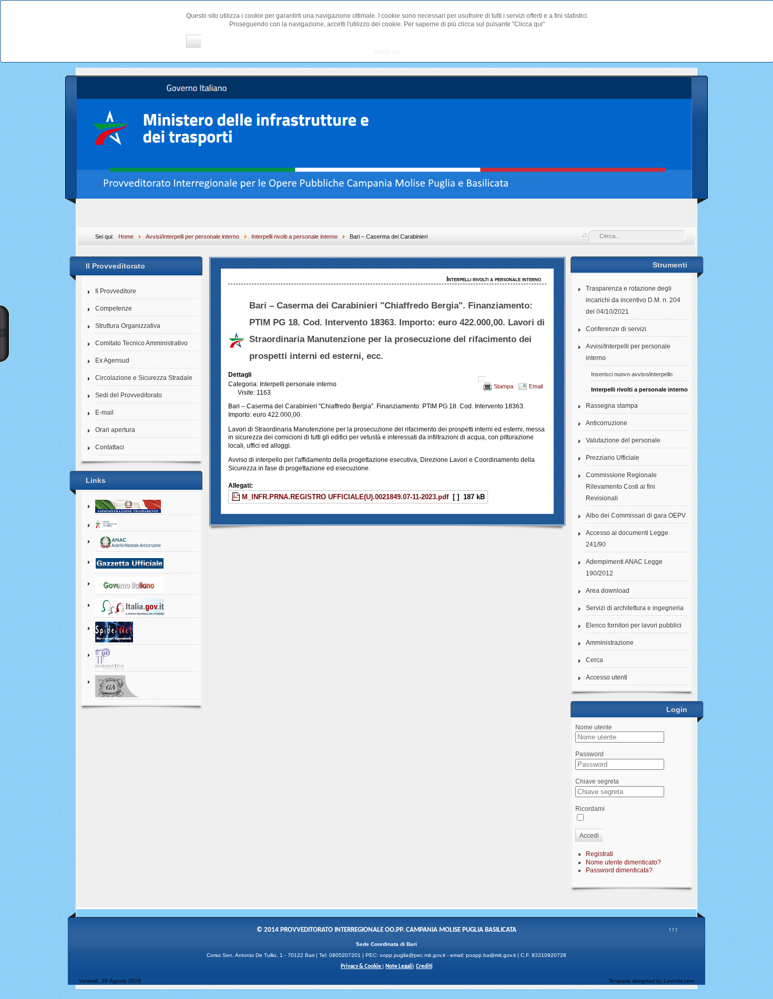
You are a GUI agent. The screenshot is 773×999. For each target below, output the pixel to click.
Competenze (113, 308)
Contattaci (109, 447)
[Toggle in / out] (4, 334)
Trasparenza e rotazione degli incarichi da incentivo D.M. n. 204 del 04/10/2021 (633, 300)
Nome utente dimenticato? (623, 862)
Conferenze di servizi (616, 329)
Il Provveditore (115, 291)
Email (536, 386)
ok (193, 41)
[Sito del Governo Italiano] (146, 585)
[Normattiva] (146, 659)
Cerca (594, 660)
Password (589, 754)
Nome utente (593, 727)
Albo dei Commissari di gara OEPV (636, 515)
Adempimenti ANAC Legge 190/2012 (624, 567)
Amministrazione (610, 642)
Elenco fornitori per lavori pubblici (634, 625)
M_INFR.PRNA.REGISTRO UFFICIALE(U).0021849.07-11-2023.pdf (345, 497)
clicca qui (387, 52)
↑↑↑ (673, 929)
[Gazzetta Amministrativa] (146, 686)
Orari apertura (115, 430)
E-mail (104, 412)
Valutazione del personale (623, 440)
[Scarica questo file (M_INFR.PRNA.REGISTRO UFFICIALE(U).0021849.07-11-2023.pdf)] (236, 497)
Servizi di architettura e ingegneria (635, 608)
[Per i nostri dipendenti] (146, 632)
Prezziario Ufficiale (612, 457)
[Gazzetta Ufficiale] (146, 563)
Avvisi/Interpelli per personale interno (628, 352)
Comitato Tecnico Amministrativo (141, 343)
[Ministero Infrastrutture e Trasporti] (146, 524)
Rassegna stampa (612, 405)
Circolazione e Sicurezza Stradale (143, 378)
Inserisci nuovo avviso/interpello (632, 374)
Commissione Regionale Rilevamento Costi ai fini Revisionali (621, 486)
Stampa (503, 386)
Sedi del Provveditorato (128, 395)
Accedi (589, 835)
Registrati (599, 854)
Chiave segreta (597, 781)
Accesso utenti (606, 677)
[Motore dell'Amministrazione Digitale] (146, 607)
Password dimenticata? (619, 870)
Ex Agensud (112, 360)
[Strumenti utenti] (482, 379)
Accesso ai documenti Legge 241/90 (627, 538)
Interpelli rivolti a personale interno (639, 389)
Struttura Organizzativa (127, 325)
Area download (607, 590)
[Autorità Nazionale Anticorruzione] (146, 542)
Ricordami (590, 808)
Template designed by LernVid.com (651, 981)
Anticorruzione (606, 423)
